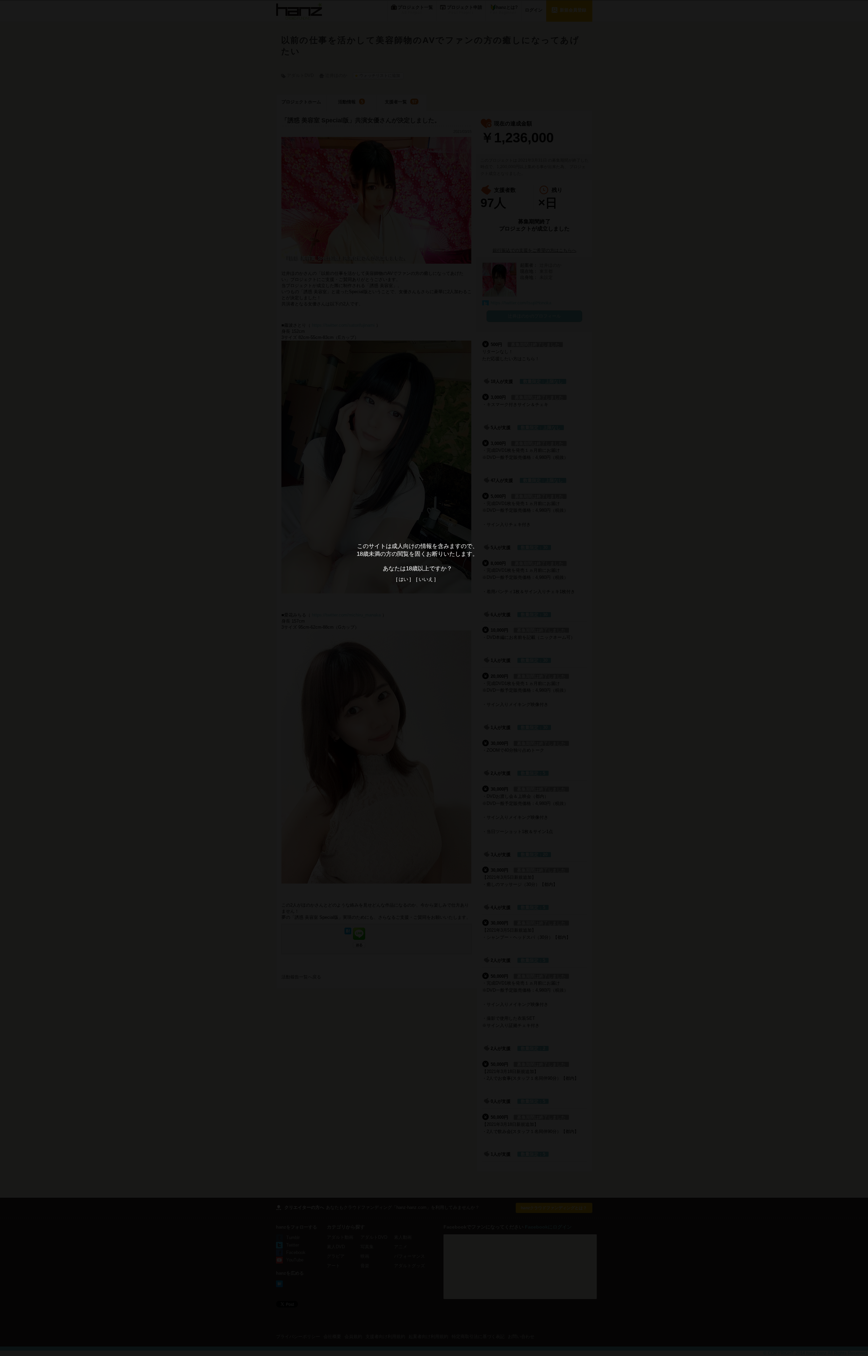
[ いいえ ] (426, 579)
